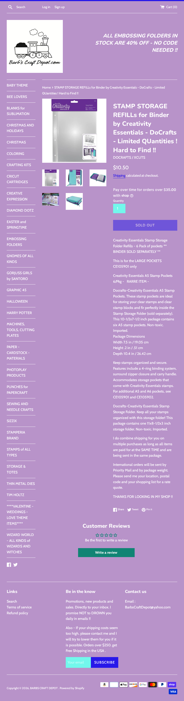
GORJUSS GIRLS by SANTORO (19, 276)
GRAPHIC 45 (16, 290)
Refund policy (17, 613)
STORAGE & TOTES (16, 469)
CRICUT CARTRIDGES (17, 179)
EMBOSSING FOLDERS (16, 242)
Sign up (60, 7)
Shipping (119, 176)
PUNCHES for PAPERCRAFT (17, 390)
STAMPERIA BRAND (16, 435)
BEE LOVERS (17, 97)
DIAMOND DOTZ (20, 210)
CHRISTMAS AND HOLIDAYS (20, 128)
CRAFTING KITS (19, 165)
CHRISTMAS (16, 142)
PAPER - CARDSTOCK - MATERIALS (18, 352)
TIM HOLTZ (15, 495)
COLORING (15, 154)
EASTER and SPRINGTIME (17, 225)
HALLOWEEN (17, 301)
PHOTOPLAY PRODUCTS (16, 373)
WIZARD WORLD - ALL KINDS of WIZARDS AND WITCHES (20, 543)
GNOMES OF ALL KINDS (20, 259)
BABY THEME (17, 85)
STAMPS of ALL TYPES (19, 452)
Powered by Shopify (72, 688)
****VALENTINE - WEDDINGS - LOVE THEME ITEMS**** (20, 515)
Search (12, 601)
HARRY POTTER (19, 313)
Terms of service (19, 607)
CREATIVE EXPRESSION (17, 196)
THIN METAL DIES (21, 484)
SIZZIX (12, 421)
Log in (46, 7)
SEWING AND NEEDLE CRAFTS (20, 407)
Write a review (106, 552)
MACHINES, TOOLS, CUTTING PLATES (21, 330)
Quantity (118, 200)
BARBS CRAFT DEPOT (44, 688)
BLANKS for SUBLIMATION (18, 111)
